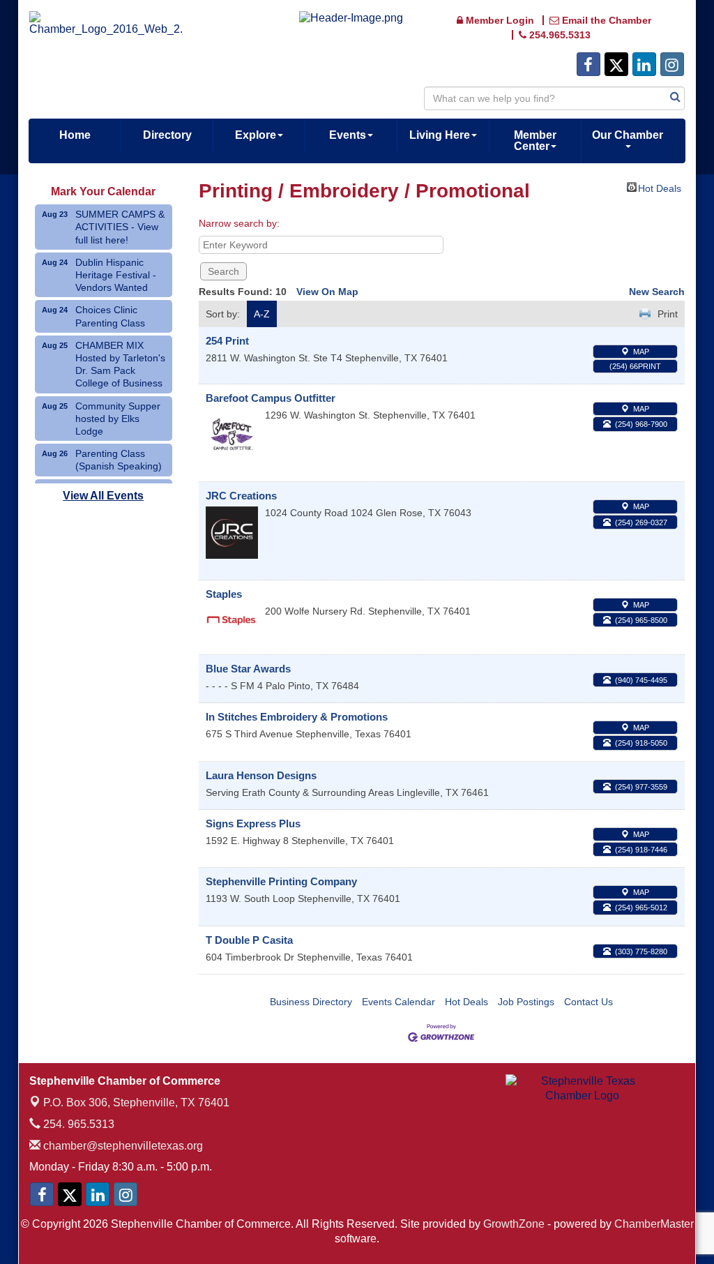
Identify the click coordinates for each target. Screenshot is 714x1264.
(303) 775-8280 (641, 951)
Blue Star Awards (248, 669)
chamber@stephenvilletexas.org (121, 1146)
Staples (224, 594)
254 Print (227, 341)
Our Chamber (627, 135)
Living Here (439, 135)
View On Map (327, 291)
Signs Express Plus (253, 823)
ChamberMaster (654, 1224)
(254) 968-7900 (641, 424)
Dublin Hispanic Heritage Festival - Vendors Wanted (115, 275)
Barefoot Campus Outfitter (270, 398)
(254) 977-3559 (641, 787)
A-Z (262, 313)
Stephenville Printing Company (281, 881)
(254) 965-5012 (641, 907)
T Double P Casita (249, 940)
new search (657, 291)
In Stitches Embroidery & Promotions (297, 717)
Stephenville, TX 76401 (136, 1102)
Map (641, 351)
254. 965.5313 (77, 1124)
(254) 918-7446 (641, 849)
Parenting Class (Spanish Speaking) (118, 460)
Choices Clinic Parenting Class (110, 316)
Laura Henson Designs (261, 775)
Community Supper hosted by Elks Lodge (117, 418)
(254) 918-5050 (641, 743)
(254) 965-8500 (641, 620)
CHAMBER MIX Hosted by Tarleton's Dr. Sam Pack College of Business (120, 364)
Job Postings (526, 1001)
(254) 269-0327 (641, 522)
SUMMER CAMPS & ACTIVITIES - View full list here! (120, 227)
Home (75, 135)
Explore (255, 135)
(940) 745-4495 (641, 680)
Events (347, 135)
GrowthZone (514, 1224)
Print (668, 313)
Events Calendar (398, 1001)
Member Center (535, 140)
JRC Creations (241, 496)
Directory (167, 135)
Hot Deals (659, 187)
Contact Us (588, 1001)
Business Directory (311, 1001)
